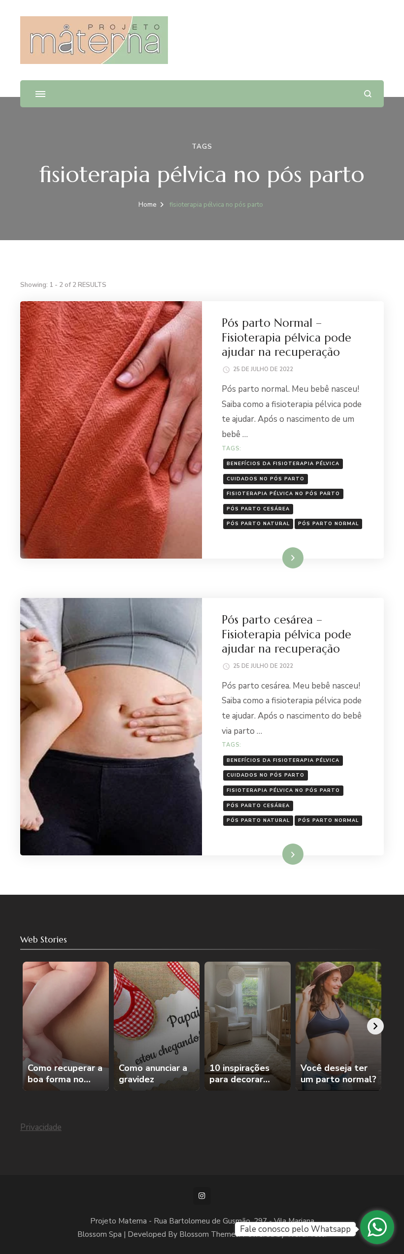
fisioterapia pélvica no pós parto (283, 493)
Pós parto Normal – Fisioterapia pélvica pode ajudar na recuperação (286, 337)
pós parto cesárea (258, 508)
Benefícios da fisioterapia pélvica (283, 463)
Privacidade (41, 1127)
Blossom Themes (209, 1234)
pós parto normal (328, 523)
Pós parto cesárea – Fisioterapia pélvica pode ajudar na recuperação (286, 634)
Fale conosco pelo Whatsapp (295, 1229)
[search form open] (368, 94)
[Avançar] (375, 1026)
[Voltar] (28, 1026)
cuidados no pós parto (265, 478)
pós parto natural (258, 523)
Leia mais (279, 557)
